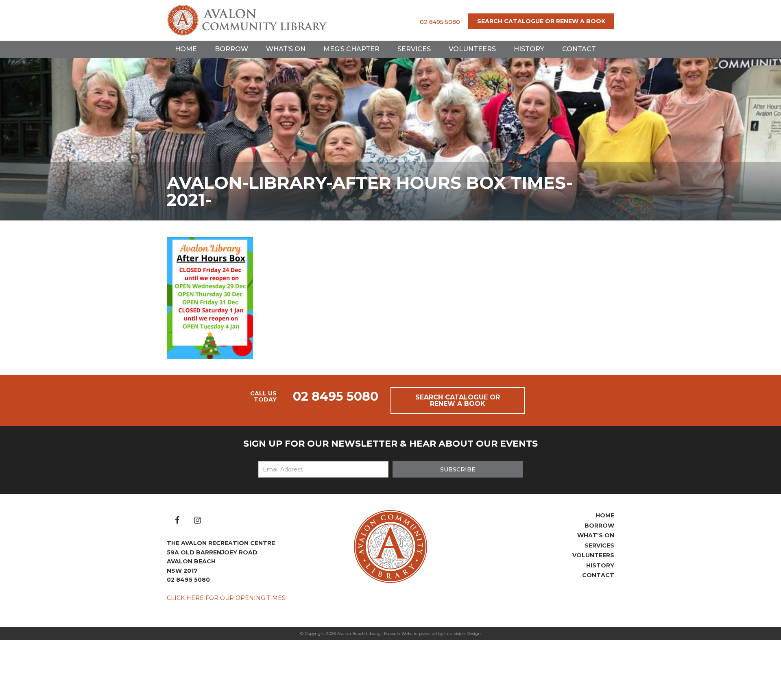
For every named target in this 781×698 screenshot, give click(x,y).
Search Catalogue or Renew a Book (541, 21)
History (529, 49)
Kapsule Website (401, 633)
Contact (579, 49)
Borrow (231, 49)
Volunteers (472, 49)
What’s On (285, 49)
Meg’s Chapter (351, 49)
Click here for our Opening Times (226, 598)
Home (186, 49)
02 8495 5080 (440, 22)
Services (414, 49)
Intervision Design (462, 633)
